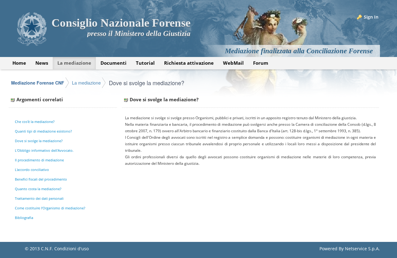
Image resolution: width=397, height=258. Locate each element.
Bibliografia (24, 217)
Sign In (371, 17)
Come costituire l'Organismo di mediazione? (50, 208)
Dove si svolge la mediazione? (146, 83)
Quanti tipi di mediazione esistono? (43, 131)
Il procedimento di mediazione (39, 160)
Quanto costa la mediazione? (38, 188)
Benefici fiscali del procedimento (41, 179)
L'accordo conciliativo (32, 169)
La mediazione (86, 83)
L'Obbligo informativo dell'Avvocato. (44, 150)
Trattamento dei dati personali (39, 198)
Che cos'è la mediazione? (35, 121)
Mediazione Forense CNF (37, 83)
